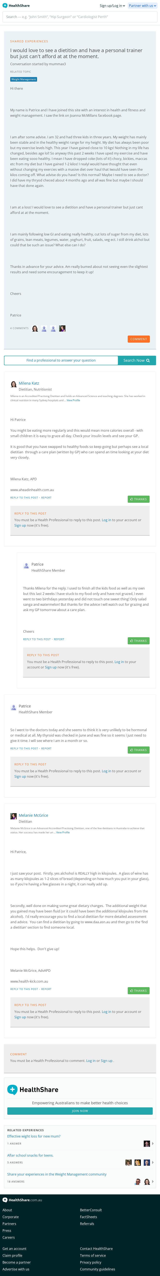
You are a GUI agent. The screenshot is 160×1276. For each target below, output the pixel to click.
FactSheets (88, 1217)
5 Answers (15, 1162)
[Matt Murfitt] (147, 1143)
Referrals (87, 1223)
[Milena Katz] (35, 328)
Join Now (80, 1111)
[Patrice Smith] (44, 328)
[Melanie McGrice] (62, 328)
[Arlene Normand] (138, 1162)
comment (138, 339)
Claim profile (12, 1255)
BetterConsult (91, 1210)
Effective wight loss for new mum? (33, 1136)
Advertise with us (15, 1269)
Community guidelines (97, 1269)
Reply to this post (24, 497)
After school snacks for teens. (30, 1155)
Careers (8, 1237)
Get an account (14, 1248)
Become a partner (16, 1262)
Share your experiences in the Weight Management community (56, 1174)
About (7, 1210)
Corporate (10, 1217)
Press (6, 1230)
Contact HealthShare (96, 1248)
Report (46, 497)
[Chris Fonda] (147, 1162)
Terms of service (93, 1255)
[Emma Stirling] (128, 1162)
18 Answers (16, 1181)
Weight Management (23, 79)
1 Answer (14, 1143)
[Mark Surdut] (138, 1181)
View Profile (73, 400)
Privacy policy (90, 1262)
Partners (9, 1223)
